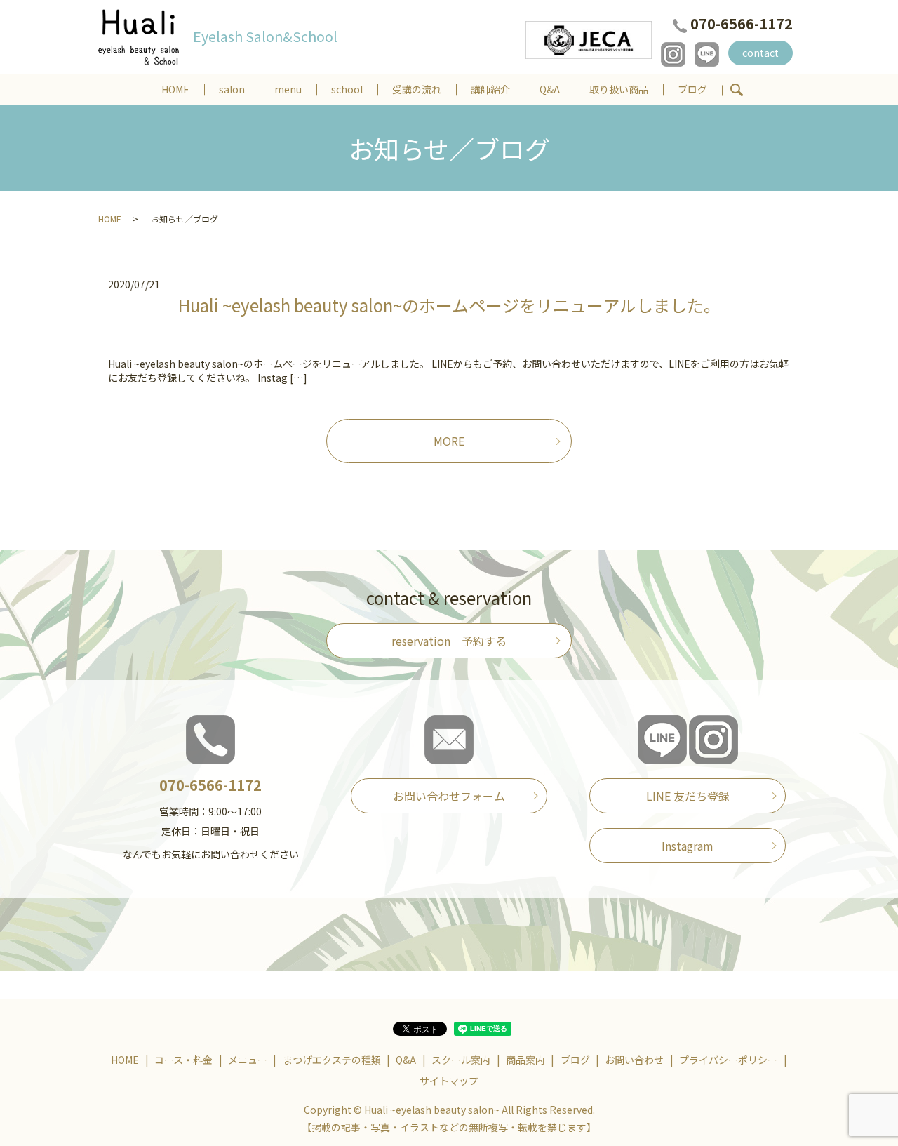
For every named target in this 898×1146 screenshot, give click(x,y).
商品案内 (525, 1060)
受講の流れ (416, 89)
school (347, 89)
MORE (449, 440)
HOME (175, 89)
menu (288, 89)
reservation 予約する (449, 640)
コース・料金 (183, 1060)
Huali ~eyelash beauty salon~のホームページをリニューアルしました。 (449, 305)
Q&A (550, 89)
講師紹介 (490, 89)
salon (232, 89)
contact (760, 53)
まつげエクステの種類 (332, 1060)
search (736, 90)
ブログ (692, 89)
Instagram (687, 845)
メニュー (247, 1060)
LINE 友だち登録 (688, 795)
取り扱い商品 (618, 89)
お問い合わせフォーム (449, 795)
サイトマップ (449, 1081)
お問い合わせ (634, 1060)
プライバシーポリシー (728, 1060)
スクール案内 (460, 1060)
